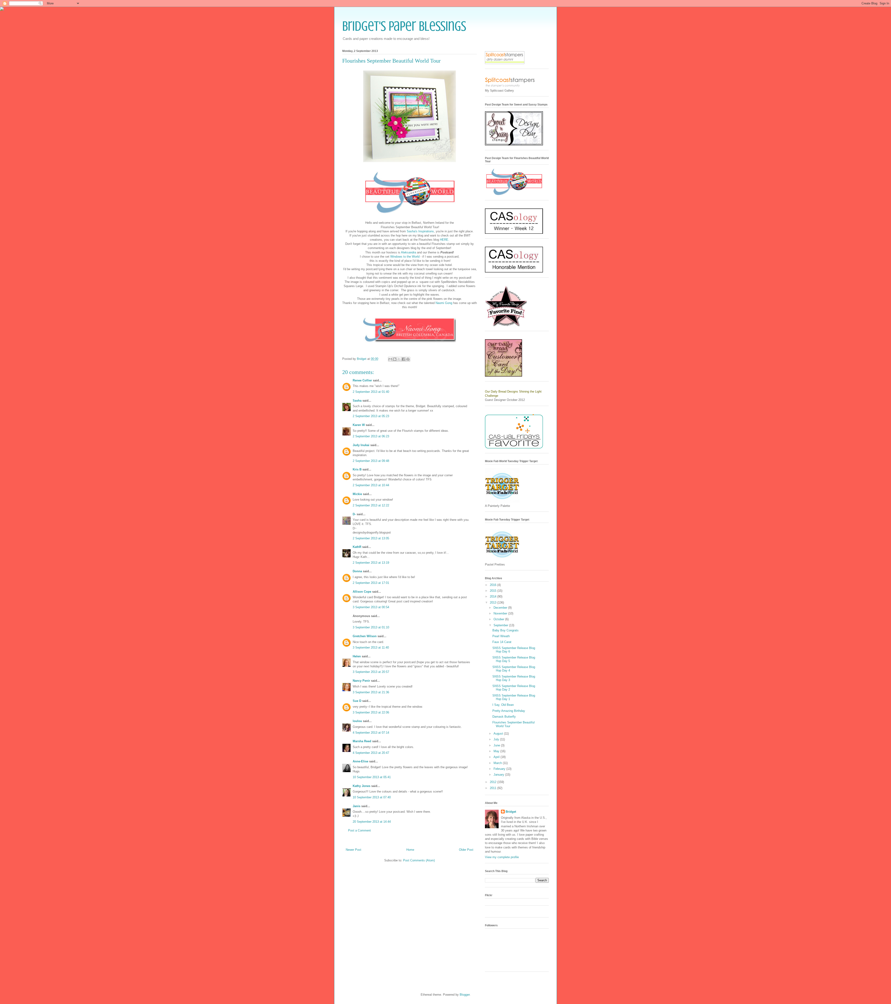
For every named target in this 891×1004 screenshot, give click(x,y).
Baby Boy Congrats (505, 630)
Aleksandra (408, 252)
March (498, 763)
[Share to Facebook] (403, 359)
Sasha (357, 400)
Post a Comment (359, 830)
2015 (493, 590)
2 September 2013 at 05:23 (371, 416)
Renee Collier (362, 380)
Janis (356, 806)
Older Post (466, 849)
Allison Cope (362, 591)
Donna (357, 571)
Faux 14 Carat (501, 642)
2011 (493, 788)
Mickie (357, 494)
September (501, 625)
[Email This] (390, 359)
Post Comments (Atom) (419, 860)
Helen (357, 656)
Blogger (465, 994)
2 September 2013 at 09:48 (371, 461)
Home (410, 849)
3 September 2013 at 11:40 (371, 647)
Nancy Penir (362, 680)
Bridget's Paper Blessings (404, 26)
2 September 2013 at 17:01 (371, 583)
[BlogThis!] (394, 359)
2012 (493, 782)
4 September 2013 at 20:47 (371, 753)
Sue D (357, 701)
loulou (357, 721)
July (497, 739)
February (500, 769)
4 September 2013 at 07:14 (371, 732)
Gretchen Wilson (365, 636)
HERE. (444, 239)
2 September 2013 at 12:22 (371, 505)
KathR (357, 547)
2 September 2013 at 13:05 (371, 538)
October (499, 619)
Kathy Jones (361, 786)
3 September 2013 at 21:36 (371, 692)
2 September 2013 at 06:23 (371, 436)
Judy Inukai (361, 445)
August (499, 733)
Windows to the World (405, 256)
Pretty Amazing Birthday (508, 711)
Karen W (359, 425)
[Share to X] (399, 359)
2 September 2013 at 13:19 (371, 562)
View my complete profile (502, 857)
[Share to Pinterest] (408, 359)
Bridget (511, 811)
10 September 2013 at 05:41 (372, 777)
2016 (493, 585)
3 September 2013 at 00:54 (371, 607)
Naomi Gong (444, 303)
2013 (493, 602)
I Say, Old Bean (503, 705)
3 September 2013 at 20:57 (371, 672)
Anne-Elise (360, 761)
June (497, 745)
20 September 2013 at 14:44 (372, 821)
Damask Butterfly (504, 716)
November (501, 613)
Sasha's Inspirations (420, 231)
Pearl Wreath (501, 636)
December (501, 607)
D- (354, 514)
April (497, 757)
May (497, 751)
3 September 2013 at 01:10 (371, 627)
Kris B (357, 469)
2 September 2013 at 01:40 (371, 391)
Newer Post (353, 849)
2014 (493, 596)
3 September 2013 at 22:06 (371, 712)
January (499, 774)
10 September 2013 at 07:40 (372, 797)
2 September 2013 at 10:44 (371, 485)
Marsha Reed (362, 741)
